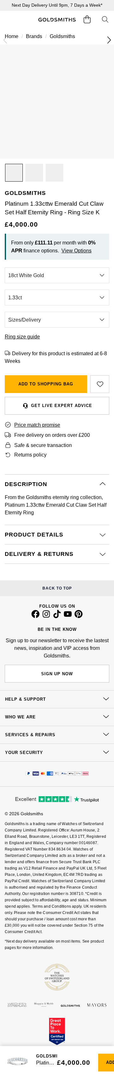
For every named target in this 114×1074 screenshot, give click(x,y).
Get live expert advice (61, 405)
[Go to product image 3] (54, 173)
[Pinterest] (78, 616)
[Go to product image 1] (14, 173)
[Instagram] (46, 616)
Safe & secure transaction (43, 445)
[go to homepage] (56, 20)
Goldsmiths (62, 36)
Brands (34, 36)
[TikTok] (57, 616)
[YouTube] (67, 616)
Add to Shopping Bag (45, 384)
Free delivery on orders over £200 (52, 435)
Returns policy (30, 454)
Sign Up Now (57, 673)
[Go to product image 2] (34, 173)
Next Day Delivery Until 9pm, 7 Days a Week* (57, 5)
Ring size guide (22, 336)
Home (11, 36)
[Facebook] (35, 616)
